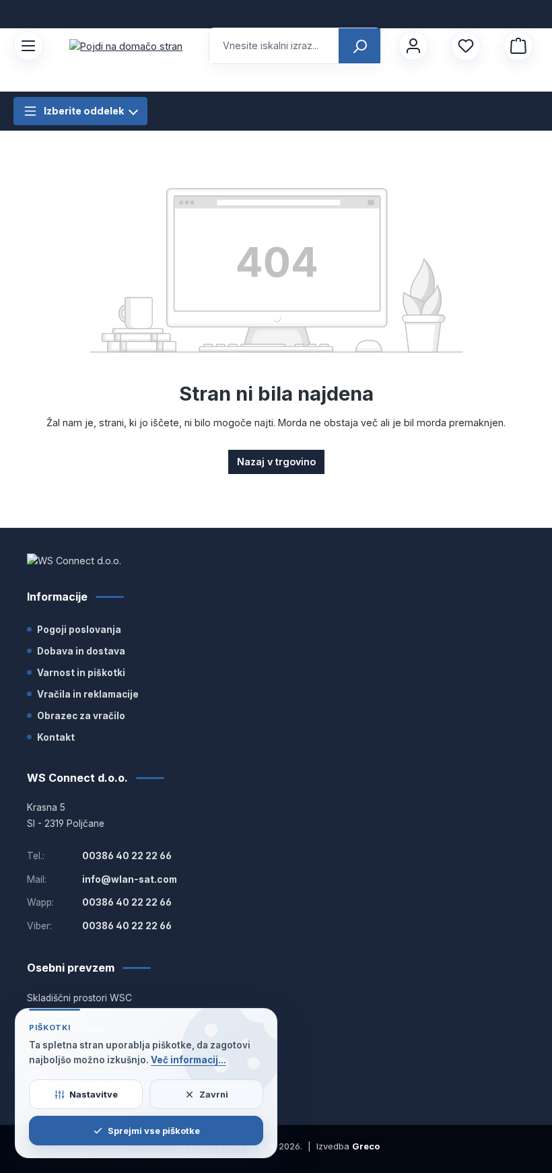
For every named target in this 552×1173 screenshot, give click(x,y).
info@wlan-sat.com (129, 879)
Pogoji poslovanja (79, 629)
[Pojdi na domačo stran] (126, 46)
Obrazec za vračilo (81, 715)
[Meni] (28, 46)
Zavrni (213, 1094)
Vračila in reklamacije (88, 694)
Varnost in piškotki (81, 672)
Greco (366, 1146)
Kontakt (56, 737)
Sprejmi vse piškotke (154, 1130)
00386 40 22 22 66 (127, 855)
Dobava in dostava (81, 651)
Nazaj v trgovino (276, 461)
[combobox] (274, 45)
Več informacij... (188, 1059)
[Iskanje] (359, 45)
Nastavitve (93, 1094)
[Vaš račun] (413, 46)
